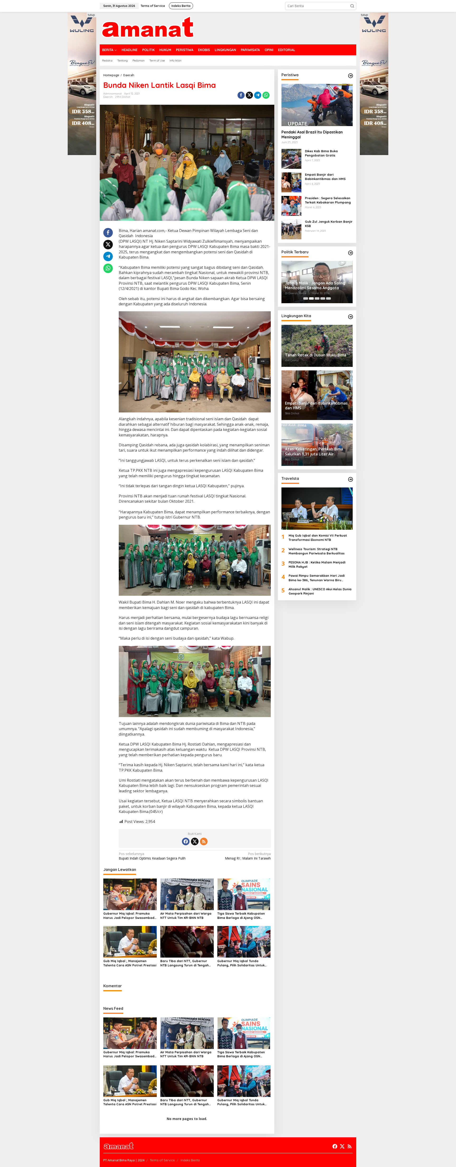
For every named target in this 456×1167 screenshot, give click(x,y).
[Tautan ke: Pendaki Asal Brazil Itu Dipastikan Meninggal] (317, 105)
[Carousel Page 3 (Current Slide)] (317, 298)
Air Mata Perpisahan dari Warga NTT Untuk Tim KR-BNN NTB (185, 916)
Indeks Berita (190, 1160)
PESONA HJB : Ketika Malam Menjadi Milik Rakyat (317, 564)
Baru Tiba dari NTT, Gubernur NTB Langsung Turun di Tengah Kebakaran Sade (184, 963)
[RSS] (204, 841)
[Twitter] (195, 841)
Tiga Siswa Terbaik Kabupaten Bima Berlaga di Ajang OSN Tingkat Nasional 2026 (241, 916)
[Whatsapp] (266, 95)
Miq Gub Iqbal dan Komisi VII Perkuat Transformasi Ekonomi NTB (318, 538)
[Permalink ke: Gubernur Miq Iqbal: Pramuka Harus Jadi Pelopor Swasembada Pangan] (130, 894)
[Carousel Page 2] (311, 298)
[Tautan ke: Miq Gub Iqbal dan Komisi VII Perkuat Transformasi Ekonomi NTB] (317, 508)
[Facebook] (186, 841)
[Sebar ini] (241, 95)
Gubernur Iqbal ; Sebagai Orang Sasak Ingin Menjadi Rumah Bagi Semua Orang (314, 286)
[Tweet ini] (249, 95)
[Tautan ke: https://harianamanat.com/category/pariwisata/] (350, 479)
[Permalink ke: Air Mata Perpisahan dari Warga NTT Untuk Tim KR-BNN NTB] (187, 894)
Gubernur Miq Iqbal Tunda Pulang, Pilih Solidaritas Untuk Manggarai (241, 963)
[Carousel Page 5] (328, 298)
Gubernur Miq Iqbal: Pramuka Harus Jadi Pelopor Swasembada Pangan (130, 916)
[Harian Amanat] (147, 27)
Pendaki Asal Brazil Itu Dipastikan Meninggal (312, 134)
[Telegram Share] (257, 95)
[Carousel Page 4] (322, 298)
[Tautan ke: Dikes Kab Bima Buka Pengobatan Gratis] (291, 158)
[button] (352, 6)
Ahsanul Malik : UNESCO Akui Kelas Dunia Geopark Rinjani (320, 591)
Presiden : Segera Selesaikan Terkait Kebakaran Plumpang (328, 200)
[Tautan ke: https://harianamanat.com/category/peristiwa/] (350, 76)
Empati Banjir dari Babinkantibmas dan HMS (325, 177)
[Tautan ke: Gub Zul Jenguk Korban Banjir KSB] (291, 229)
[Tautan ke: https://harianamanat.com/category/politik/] (350, 253)
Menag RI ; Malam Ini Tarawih (248, 856)
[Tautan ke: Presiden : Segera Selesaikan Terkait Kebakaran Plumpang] (291, 205)
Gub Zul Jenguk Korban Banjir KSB (328, 224)
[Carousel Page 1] (305, 298)
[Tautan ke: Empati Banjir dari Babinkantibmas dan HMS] (291, 182)
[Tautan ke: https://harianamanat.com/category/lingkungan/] (350, 317)
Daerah (108, 97)
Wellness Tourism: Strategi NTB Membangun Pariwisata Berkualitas (317, 551)
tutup (91, 15)
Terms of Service (162, 1160)
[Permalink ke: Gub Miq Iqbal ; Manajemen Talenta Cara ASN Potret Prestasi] (130, 941)
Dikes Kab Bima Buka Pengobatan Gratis (321, 153)
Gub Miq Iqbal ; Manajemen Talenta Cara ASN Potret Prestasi (129, 963)
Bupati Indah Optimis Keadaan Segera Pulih (152, 856)
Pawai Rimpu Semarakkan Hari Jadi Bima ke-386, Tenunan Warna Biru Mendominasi (317, 578)
